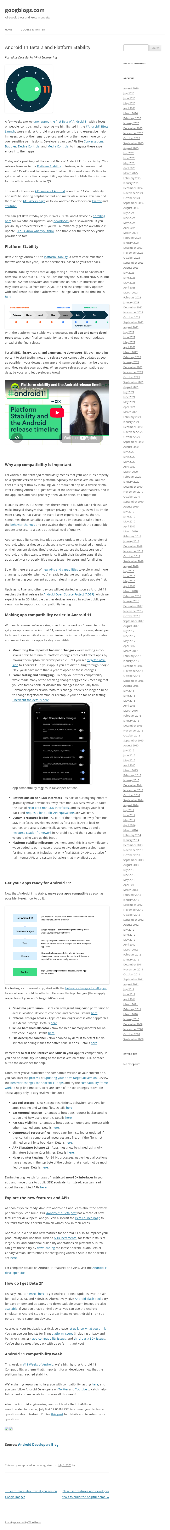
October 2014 (131, 795)
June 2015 (129, 755)
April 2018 (129, 586)
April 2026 (129, 108)
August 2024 (130, 208)
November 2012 (133, 910)
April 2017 (129, 646)
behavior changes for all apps (86, 988)
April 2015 (129, 765)
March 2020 (130, 471)
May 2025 (129, 163)
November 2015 (133, 730)
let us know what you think (87, 1328)
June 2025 (129, 158)
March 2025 (130, 173)
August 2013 (130, 865)
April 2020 (129, 467)
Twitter (97, 201)
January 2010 (131, 1019)
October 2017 (131, 616)
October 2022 (131, 317)
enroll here (37, 1294)
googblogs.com (25, 10)
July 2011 (128, 989)
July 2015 (128, 750)
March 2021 (130, 412)
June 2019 (129, 516)
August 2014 (130, 805)
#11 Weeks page (34, 201)
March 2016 (130, 710)
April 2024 (129, 228)
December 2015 (132, 725)
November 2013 (133, 850)
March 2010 (130, 1014)
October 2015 (131, 735)
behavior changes (22, 525)
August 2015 (130, 745)
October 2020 (131, 437)
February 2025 (132, 178)
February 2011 (132, 1009)
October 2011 (131, 974)
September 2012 (133, 919)
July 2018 (128, 571)
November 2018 (133, 551)
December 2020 (132, 427)
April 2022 (129, 347)
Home (8, 29)
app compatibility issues (49, 1338)
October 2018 (131, 556)
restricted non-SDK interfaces (48, 808)
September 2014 (133, 800)
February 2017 (132, 656)
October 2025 (131, 138)
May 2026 (129, 103)
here (8, 297)
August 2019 (130, 506)
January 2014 (131, 840)
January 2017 (131, 661)
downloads (61, 221)
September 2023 (133, 262)
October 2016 (131, 676)
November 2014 (133, 790)
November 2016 (133, 671)
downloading (46, 1248)
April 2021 (129, 407)
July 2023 (128, 272)
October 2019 (131, 496)
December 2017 (132, 606)
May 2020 (129, 462)
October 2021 (131, 377)
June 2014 (129, 815)
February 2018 (132, 596)
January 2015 (131, 780)
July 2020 (128, 452)
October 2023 (131, 257)
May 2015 (129, 760)
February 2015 (132, 775)
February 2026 (132, 118)
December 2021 (132, 367)
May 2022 (129, 342)
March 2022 (130, 352)
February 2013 (132, 895)
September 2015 (133, 740)
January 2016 (131, 720)
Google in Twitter (33, 29)
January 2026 (131, 123)
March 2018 (130, 591)
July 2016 (128, 691)
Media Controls (58, 146)
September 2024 (133, 203)
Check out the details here (30, 700)
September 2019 (133, 501)
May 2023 (129, 282)
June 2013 (129, 875)
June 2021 (129, 397)
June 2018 (129, 576)
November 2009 (133, 1029)
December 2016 (132, 666)
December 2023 (132, 248)
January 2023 (131, 302)
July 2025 (128, 153)
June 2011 (129, 994)
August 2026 (130, 88)
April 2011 (129, 999)
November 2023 (133, 252)
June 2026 (129, 98)
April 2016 (129, 705)
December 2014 (132, 785)
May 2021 (129, 402)
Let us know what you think (35, 231)
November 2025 (133, 133)
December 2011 (132, 964)
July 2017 (128, 631)
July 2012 (128, 929)
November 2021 (133, 372)
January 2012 (131, 959)
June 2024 (129, 218)
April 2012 (129, 944)
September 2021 (133, 382)
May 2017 (129, 641)
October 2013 (131, 855)
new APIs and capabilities (60, 569)
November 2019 (133, 491)
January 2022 (131, 362)
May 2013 (129, 880)
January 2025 (131, 183)
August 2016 (130, 686)
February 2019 (132, 536)
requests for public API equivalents (50, 813)
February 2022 (132, 357)
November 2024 (133, 193)
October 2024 (131, 198)
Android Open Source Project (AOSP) (69, 594)
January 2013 (131, 900)
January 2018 (131, 601)
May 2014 (129, 820)
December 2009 (132, 1024)
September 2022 (133, 322)
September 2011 (133, 979)
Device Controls (29, 146)
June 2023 (129, 277)
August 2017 (130, 626)
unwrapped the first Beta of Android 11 (60, 121)
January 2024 (131, 243)
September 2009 (133, 1039)
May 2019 (129, 521)
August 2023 (130, 267)
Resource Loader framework (31, 833)
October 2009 (131, 1034)
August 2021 (130, 387)
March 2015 (130, 770)
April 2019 (129, 526)
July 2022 (128, 332)
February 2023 (132, 297)
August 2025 (130, 148)
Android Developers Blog (38, 1444)
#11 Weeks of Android (50, 191)
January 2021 (131, 422)
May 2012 (129, 939)
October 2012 (131, 915)
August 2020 (130, 447)
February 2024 (132, 238)
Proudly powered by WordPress (23, 1522)
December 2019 (132, 486)
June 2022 (129, 337)
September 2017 (133, 621)
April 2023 (129, 287)
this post (57, 1414)
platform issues (62, 1333)
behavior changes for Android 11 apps (37, 1083)
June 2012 (129, 934)
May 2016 (129, 700)
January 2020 (131, 481)
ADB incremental (65, 1238)
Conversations (93, 141)
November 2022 (133, 312)
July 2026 (128, 93)
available (11, 1309)
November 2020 (133, 432)
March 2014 (130, 830)
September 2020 (133, 442)
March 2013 (130, 890)
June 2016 (129, 695)
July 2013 (128, 870)
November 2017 (133, 611)
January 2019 (131, 541)
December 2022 (132, 307)
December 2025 (132, 128)
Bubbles (10, 146)
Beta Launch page (87, 1218)
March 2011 (130, 1004)
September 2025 (133, 143)
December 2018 (132, 546)
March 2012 (130, 949)
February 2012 (132, 954)
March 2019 (130, 531)
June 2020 (129, 457)
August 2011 (130, 984)
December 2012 (132, 905)
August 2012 (130, 924)
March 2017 (130, 651)
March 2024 (130, 233)
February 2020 (132, 476)
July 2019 (128, 511)
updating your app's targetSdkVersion (70, 1078)
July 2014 (128, 810)
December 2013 (132, 845)
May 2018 (129, 581)
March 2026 (130, 113)
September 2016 (133, 681)
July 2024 (128, 213)
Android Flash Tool (88, 1299)
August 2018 (130, 566)
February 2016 (132, 715)
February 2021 (132, 417)
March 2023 (130, 292)
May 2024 (129, 223)
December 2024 (132, 188)
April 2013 (129, 885)
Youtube (11, 206)
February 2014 (132, 835)
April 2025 (129, 168)
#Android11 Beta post (61, 1213)
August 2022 (130, 327)
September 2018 (133, 561)
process (34, 1078)
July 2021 (128, 392)
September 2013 (133, 860)
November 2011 (133, 969)
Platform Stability (49, 166)
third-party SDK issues (89, 1338)
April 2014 (129, 825)
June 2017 (129, 636)
